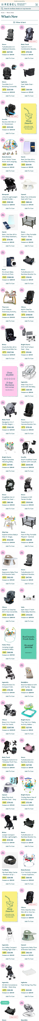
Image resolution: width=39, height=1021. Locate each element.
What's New (10, 12)
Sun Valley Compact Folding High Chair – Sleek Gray (9, 948)
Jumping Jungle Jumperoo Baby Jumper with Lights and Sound (9, 648)
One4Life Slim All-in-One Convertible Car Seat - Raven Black (9, 348)
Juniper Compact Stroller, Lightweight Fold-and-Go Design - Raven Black (10, 836)
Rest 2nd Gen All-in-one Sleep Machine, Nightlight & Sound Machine (28, 160)
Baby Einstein (6, 157)
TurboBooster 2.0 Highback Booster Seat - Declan (8, 48)
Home (3, 12)
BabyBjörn (24, 682)
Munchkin (24, 1020)
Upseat (23, 194)
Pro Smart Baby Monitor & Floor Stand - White (7, 273)
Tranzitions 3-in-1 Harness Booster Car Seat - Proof (28, 423)
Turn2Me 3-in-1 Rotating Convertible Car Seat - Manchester (9, 85)
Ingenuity (24, 382)
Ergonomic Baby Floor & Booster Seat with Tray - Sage (29, 948)
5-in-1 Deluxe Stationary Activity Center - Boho (9, 310)
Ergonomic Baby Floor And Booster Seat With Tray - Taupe (10, 573)
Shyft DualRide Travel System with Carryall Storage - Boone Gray (29, 460)
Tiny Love (5, 307)
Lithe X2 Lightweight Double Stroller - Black (9, 198)
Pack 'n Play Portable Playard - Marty (28, 235)
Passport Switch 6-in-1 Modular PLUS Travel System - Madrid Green (10, 761)
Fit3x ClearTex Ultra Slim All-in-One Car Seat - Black (28, 911)
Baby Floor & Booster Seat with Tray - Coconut (28, 198)
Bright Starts (25, 344)
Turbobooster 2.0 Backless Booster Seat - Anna (27, 761)
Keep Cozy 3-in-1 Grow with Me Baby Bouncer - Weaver (28, 385)
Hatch (23, 157)
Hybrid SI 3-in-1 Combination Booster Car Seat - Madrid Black (28, 48)
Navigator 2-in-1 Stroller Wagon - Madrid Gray (8, 423)
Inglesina (24, 82)
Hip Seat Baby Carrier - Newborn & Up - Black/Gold (9, 873)
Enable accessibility (19, 1)
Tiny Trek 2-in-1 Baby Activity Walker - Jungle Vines (28, 723)
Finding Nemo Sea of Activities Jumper (28, 798)
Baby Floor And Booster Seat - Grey (9, 798)
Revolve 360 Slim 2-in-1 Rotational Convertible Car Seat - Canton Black (10, 123)
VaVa (22, 607)
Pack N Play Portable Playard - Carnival (28, 536)
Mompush (5, 194)
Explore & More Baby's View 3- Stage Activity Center (10, 536)
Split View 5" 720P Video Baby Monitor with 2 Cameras (28, 611)
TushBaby (5, 870)
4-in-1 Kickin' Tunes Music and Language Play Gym (9, 160)
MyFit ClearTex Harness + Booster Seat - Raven (27, 310)
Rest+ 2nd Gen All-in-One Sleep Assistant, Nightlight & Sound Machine (9, 235)
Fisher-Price (6, 645)
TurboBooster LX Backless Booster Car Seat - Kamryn (28, 836)
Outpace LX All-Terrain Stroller (26, 498)
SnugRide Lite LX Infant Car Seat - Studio (8, 498)
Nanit (4, 269)
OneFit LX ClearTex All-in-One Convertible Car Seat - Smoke (10, 611)
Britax (4, 344)
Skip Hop (5, 532)
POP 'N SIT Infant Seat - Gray (27, 348)
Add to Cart (10, 58)
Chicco (23, 307)
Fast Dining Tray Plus (28, 985)
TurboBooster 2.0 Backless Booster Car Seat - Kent (28, 273)
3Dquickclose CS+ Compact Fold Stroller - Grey (8, 686)
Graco (4, 44)
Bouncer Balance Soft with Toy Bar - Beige (29, 686)
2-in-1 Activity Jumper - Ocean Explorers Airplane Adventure (29, 873)
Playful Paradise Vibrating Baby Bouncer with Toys (8, 460)
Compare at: (8, 54)
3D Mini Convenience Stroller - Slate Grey (9, 986)
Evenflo (4, 119)
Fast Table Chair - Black (27, 85)
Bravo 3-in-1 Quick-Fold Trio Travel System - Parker (9, 723)
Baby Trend (25, 44)
